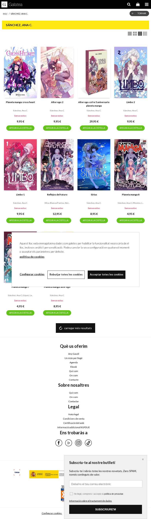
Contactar (73, 401)
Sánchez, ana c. (20, 110)
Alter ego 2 (57, 102)
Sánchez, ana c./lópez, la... (20, 295)
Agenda (74, 362)
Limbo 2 (130, 102)
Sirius (94, 194)
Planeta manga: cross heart (20, 102)
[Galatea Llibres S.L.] (12, 5)
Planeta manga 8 (130, 194)
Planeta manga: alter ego (57, 286)
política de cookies (32, 256)
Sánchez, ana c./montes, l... (131, 203)
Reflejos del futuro (57, 194)
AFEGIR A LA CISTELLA (20, 128)
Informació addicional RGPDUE (73, 427)
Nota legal (73, 414)
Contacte (73, 379)
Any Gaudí (73, 353)
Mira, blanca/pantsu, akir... (57, 203)
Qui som (73, 371)
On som (73, 375)
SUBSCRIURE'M (105, 509)
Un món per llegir (73, 358)
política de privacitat (113, 494)
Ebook (73, 366)
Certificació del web (73, 422)
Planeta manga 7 (20, 286)
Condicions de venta (73, 418)
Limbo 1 (20, 194)
